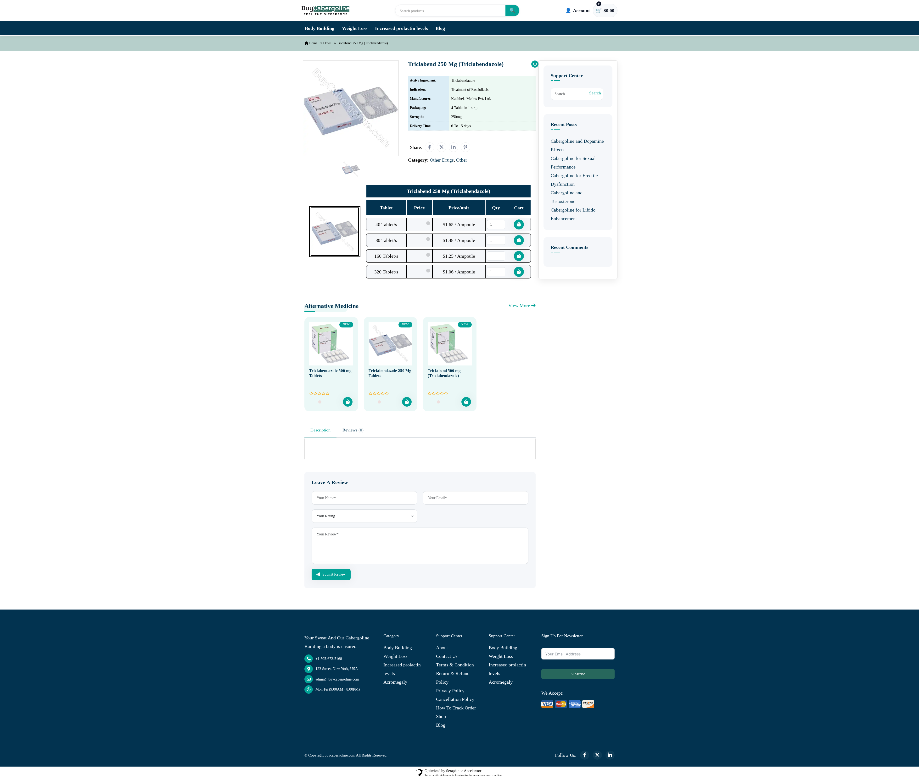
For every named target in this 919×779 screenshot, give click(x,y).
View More (519, 305)
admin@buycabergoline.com (337, 679)
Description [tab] (320, 430)
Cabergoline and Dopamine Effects (577, 145)
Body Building (319, 28)
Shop (441, 716)
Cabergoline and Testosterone (567, 197)
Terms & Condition (455, 664)
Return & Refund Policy (453, 678)
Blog (440, 28)
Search (595, 93)
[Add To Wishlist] (534, 64)
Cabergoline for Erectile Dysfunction (574, 180)
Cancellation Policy (455, 699)
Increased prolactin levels (401, 28)
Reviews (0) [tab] (353, 430)
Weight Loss (354, 28)
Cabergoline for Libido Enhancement (573, 214)
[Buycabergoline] (325, 10)
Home (312, 43)
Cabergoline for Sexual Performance (573, 162)
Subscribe (578, 674)
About (442, 647)
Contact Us (447, 656)
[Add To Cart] (348, 402)
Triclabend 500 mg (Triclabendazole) (444, 373)
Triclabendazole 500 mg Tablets (330, 373)
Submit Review (333, 574)
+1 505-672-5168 (328, 659)
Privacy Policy (450, 690)
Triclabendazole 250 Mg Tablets (390, 373)
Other (327, 43)
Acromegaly (395, 682)
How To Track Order (456, 707)
